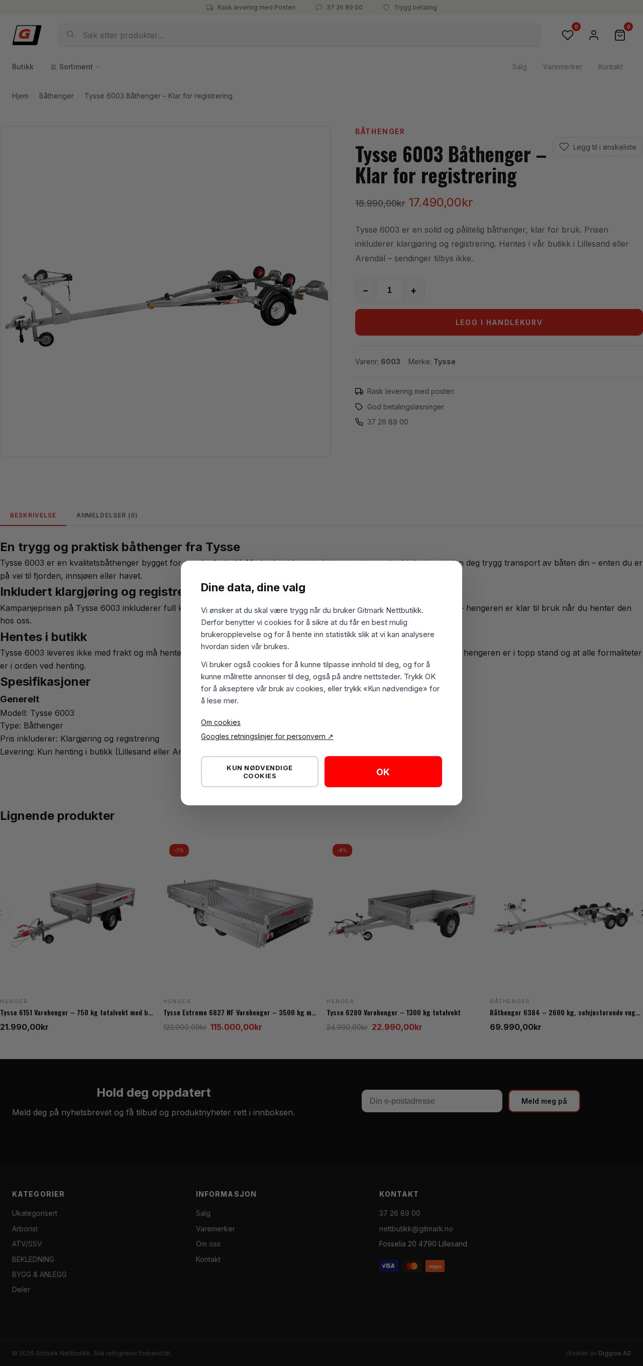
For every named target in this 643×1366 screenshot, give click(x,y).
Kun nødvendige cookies (259, 772)
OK (383, 772)
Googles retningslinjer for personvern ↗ (267, 736)
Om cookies (221, 722)
